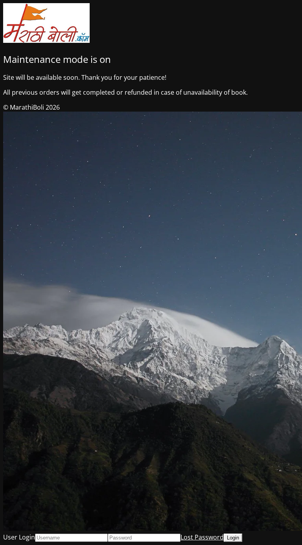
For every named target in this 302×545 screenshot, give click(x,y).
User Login (19, 537)
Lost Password (202, 537)
